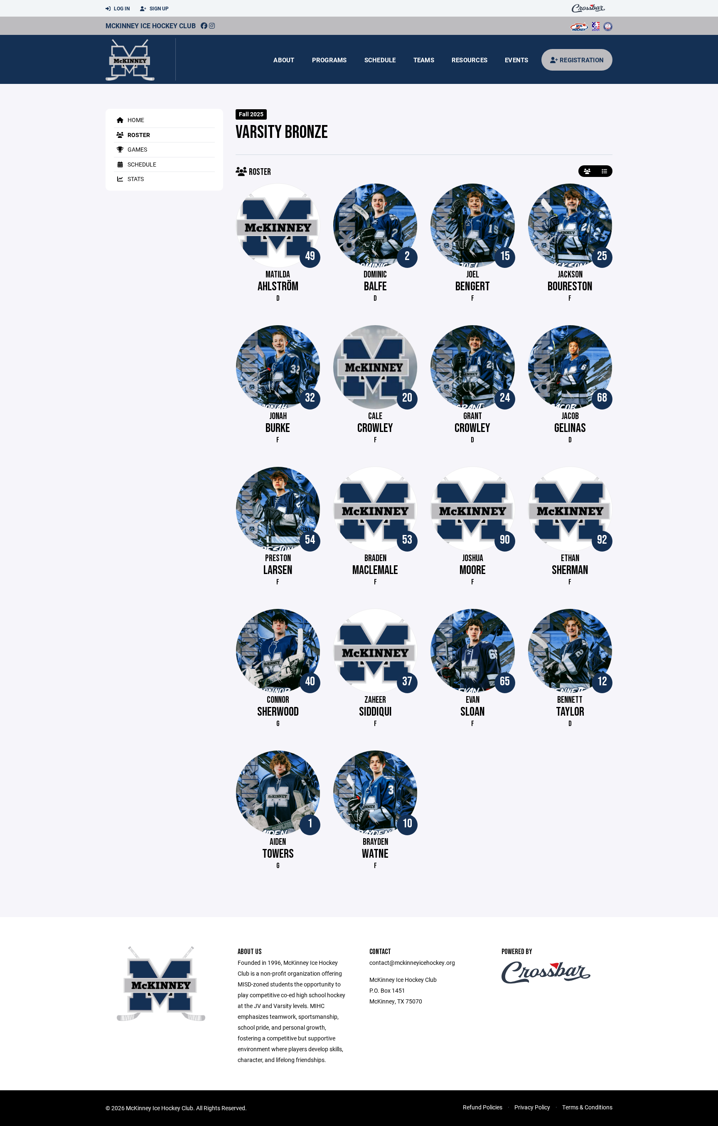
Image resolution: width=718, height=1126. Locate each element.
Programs (329, 60)
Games (136, 149)
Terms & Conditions (587, 1107)
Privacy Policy (532, 1107)
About (283, 60)
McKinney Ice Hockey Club (151, 25)
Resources (469, 60)
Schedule (380, 60)
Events (517, 60)
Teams (423, 60)
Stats (135, 179)
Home (135, 120)
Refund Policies (482, 1107)
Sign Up (158, 8)
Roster (138, 135)
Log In (121, 8)
